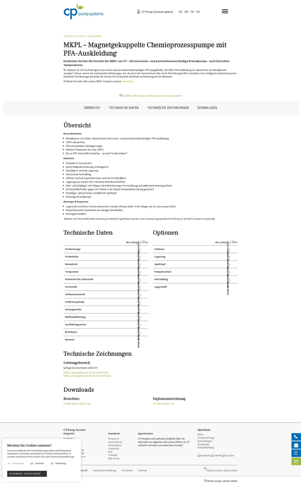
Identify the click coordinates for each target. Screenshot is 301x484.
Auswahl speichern (25, 473)
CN (198, 11)
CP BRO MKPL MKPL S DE (77, 404)
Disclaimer (127, 470)
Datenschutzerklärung (104, 470)
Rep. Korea (113, 458)
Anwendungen (205, 441)
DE (180, 11)
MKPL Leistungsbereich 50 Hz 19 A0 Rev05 (85, 373)
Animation (127, 81)
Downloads (207, 108)
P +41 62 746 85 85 (73, 450)
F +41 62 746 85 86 (73, 453)
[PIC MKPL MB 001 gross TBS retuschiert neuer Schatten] (150, 96)
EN (186, 11)
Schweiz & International (115, 440)
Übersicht (92, 108)
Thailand (112, 455)
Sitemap (142, 470)
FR (192, 11)
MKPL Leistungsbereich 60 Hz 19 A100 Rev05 (87, 376)
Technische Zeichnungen (168, 108)
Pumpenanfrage (206, 438)
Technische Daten (124, 108)
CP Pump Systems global (157, 11)
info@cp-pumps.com (74, 457)
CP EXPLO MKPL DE (163, 404)
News (200, 434)
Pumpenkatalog (206, 447)
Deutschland (114, 445)
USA (110, 452)
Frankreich (113, 449)
